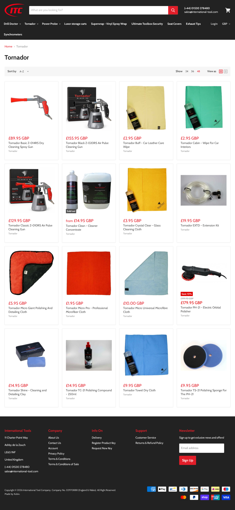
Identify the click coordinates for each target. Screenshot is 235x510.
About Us (53, 437)
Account (53, 448)
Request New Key (102, 448)
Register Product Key (104, 443)
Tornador (30, 23)
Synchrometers (13, 34)
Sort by (12, 71)
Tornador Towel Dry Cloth (139, 390)
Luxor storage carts (75, 23)
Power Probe (50, 23)
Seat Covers (174, 23)
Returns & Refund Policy (149, 443)
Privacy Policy (56, 453)
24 (186, 71)
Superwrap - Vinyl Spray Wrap (109, 23)
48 (198, 71)
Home (8, 46)
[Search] (173, 10)
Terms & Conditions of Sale (63, 464)
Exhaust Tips (193, 23)
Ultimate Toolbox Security (147, 23)
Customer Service (145, 437)
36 (192, 71)
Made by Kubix (12, 493)
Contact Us (54, 443)
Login (214, 23)
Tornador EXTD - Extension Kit (200, 225)
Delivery (97, 437)
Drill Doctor (11, 23)
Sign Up (187, 460)
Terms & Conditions (59, 459)
